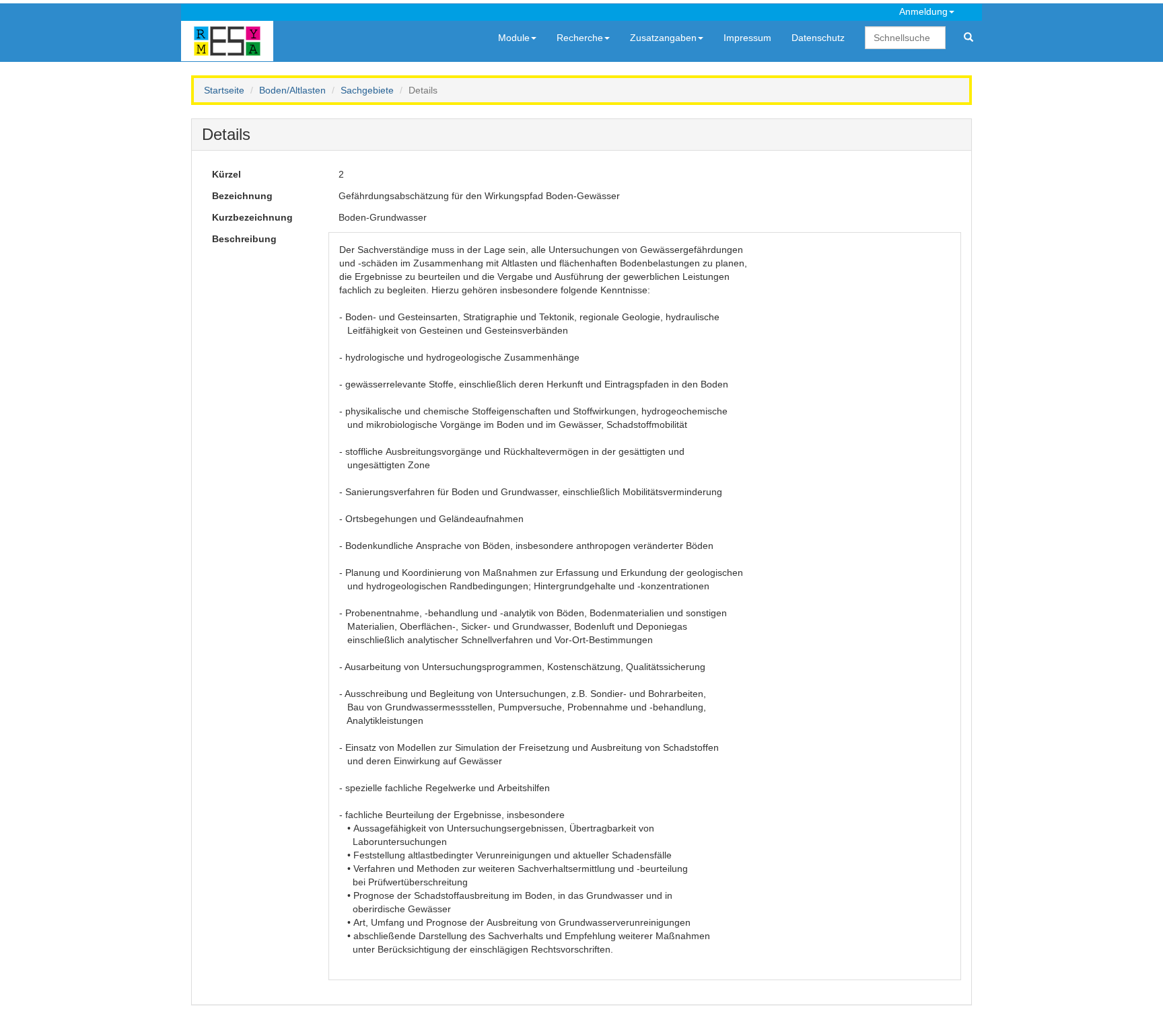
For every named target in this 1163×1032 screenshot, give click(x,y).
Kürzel (226, 174)
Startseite (224, 90)
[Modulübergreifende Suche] (968, 37)
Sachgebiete (367, 90)
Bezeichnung (242, 195)
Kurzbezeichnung (252, 217)
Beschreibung (244, 238)
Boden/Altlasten (292, 90)
